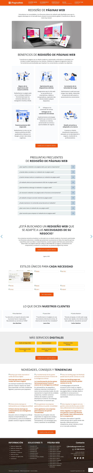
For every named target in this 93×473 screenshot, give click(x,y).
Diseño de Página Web (25, 343)
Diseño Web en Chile (54, 449)
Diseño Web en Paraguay (55, 460)
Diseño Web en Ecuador (54, 453)
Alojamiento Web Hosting (68, 343)
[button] (2, 236)
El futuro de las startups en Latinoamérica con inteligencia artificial (20, 410)
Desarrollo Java (33, 449)
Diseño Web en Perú (54, 462)
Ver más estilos (46, 294)
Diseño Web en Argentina (55, 446)
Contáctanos (13, 458)
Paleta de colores (15, 454)
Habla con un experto (47, 145)
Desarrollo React (34, 455)
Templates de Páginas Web (17, 456)
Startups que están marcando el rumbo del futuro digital (20, 380)
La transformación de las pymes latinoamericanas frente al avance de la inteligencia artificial (46, 383)
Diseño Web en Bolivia (54, 448)
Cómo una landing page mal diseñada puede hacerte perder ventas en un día (71, 381)
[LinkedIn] (83, 457)
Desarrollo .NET (33, 446)
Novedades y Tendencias (16, 452)
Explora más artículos (46, 432)
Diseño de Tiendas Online (46, 349)
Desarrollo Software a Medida (37, 456)
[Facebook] (75, 457)
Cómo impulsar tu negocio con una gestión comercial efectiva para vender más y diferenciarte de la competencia (71, 413)
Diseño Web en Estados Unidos (56, 456)
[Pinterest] (80, 457)
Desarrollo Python (34, 453)
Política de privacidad (25, 471)
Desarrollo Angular (34, 448)
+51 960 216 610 (79, 449)
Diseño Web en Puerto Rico (55, 463)
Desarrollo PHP (33, 451)
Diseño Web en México (54, 458)
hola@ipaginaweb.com (76, 446)
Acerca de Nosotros (15, 450)
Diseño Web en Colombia (55, 451)
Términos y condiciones (14, 471)
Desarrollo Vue (33, 458)
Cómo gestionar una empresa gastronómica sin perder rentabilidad (44, 410)
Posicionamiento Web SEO (25, 349)
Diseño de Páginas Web (16, 446)
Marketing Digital (46, 343)
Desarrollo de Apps (68, 349)
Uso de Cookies (33, 471)
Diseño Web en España (54, 455)
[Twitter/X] (77, 457)
